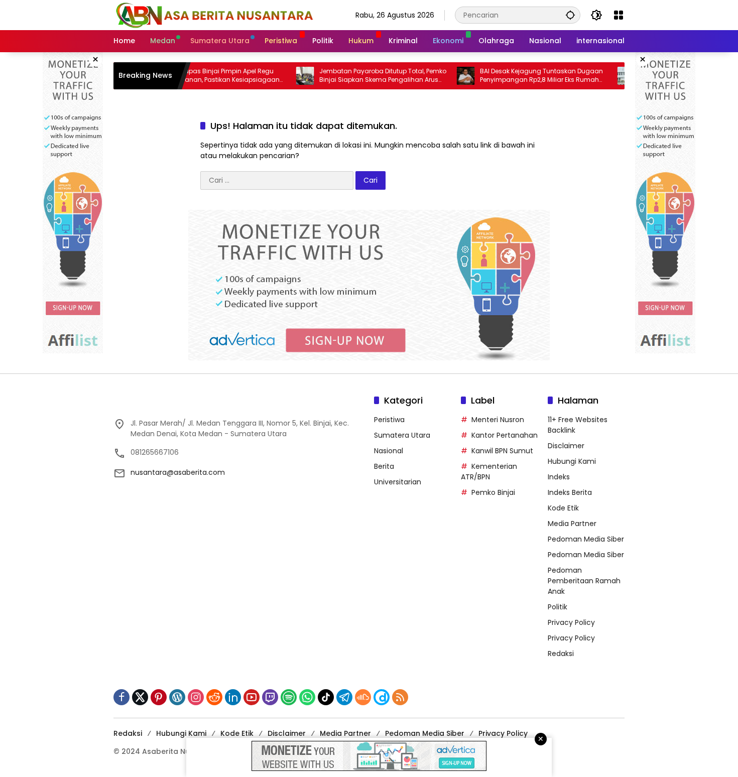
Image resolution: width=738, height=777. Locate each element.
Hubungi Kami (572, 461)
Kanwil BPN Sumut (502, 451)
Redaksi (561, 654)
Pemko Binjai (493, 492)
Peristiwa (389, 420)
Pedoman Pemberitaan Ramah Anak (584, 580)
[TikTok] (326, 697)
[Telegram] (344, 697)
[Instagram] (196, 697)
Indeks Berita (570, 492)
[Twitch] (270, 697)
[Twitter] (140, 697)
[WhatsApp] (307, 697)
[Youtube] (251, 697)
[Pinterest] (159, 697)
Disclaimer (566, 446)
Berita (384, 466)
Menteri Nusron (497, 420)
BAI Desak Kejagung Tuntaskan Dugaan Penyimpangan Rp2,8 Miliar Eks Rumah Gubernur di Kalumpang (516, 75)
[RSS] (400, 697)
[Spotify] (289, 697)
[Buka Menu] (618, 15)
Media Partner (572, 524)
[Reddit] (214, 697)
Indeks (559, 477)
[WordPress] (177, 697)
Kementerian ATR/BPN (489, 471)
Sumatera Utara (402, 435)
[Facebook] (121, 697)
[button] (570, 15)
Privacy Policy (571, 622)
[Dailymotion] (382, 697)
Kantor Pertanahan (504, 435)
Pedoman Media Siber (586, 539)
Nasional (388, 451)
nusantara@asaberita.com (178, 472)
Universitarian (397, 482)
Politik (557, 607)
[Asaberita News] (213, 15)
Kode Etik (563, 508)
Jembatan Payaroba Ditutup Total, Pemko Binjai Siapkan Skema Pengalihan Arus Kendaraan (358, 75)
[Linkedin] (233, 697)
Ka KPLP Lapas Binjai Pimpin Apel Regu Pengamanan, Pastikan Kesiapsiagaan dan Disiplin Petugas (194, 75)
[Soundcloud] (363, 697)
